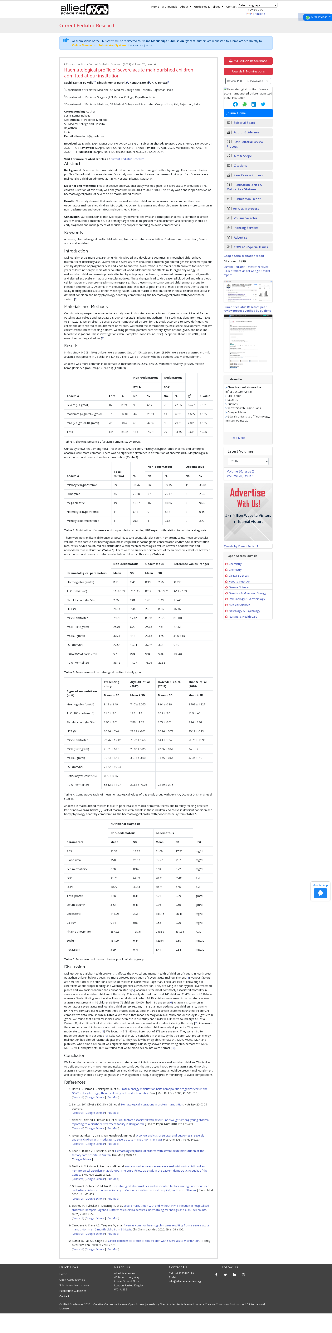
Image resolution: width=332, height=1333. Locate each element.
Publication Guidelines (72, 1291)
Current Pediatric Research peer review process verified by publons (247, 309)
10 (172, 1048)
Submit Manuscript (247, 199)
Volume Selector (245, 218)
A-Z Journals (169, 6)
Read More (238, 438)
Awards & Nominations (248, 71)
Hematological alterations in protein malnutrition (152, 1104)
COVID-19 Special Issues (250, 247)
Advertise (240, 238)
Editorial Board (244, 123)
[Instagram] (243, 1274)
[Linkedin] (234, 1274)
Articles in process (246, 209)
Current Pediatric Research (127, 159)
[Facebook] (216, 1274)
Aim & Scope (242, 156)
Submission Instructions (74, 1285)
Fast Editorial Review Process (245, 144)
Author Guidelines (246, 132)
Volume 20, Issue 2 (240, 471)
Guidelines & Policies (207, 6)
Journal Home (236, 113)
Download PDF (259, 81)
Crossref (78, 1097)
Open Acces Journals (72, 1279)
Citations (240, 166)
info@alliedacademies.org (185, 1281)
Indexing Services (245, 228)
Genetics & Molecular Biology (247, 593)
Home (155, 6)
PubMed (112, 1097)
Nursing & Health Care (243, 616)
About (184, 6)
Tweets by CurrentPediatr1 (241, 546)
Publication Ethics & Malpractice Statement (244, 187)
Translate (259, 14)
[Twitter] (225, 1274)
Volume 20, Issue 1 (240, 476)
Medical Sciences (239, 605)
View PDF (236, 81)
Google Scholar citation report (244, 256)
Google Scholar (95, 1097)
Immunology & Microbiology (247, 599)
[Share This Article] (232, 104)
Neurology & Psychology (244, 611)
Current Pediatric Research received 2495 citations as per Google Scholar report (247, 271)
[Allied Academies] (84, 9)
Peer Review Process (248, 175)
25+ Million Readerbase (249, 61)
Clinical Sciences (239, 575)
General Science (239, 587)
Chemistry (235, 564)
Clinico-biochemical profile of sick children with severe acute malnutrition (153, 1241)
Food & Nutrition (240, 581)
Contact (231, 6)
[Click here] (248, 291)
